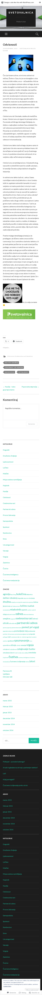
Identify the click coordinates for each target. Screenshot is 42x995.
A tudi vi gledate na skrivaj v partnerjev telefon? (20, 767)
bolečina (21, 594)
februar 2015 (8, 706)
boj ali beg (13, 594)
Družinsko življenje (10, 456)
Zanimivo (29, 356)
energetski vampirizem (22, 602)
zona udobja (25, 652)
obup (5, 614)
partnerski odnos (27, 623)
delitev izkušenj (11, 362)
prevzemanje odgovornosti (22, 634)
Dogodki (6, 450)
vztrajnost (23, 372)
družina (7, 601)
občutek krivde (11, 614)
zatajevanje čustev (26, 649)
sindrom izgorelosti (27, 637)
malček (31, 606)
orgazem (13, 619)
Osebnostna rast (20, 356)
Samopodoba (8, 521)
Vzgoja (5, 557)
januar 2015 (7, 712)
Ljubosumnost (8, 462)
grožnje (31, 602)
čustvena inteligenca (24, 657)
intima (35, 602)
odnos (19, 614)
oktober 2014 (8, 730)
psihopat (5, 637)
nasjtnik (33, 610)
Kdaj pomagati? (9, 779)
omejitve (6, 618)
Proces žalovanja (9, 515)
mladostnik (15, 609)
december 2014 (9, 718)
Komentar (31, 424)
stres (30, 641)
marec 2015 (7, 701)
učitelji (18, 645)
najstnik (24, 610)
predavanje (31, 631)
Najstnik (6, 485)
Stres (5, 539)
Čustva (5, 568)
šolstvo (27, 661)
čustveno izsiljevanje (17, 661)
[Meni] (6, 34)
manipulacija (6, 610)
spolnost (11, 641)
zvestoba (32, 652)
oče (10, 623)
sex (18, 637)
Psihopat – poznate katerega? (14, 762)
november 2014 (9, 724)
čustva (13, 657)
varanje (23, 645)
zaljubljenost (13, 649)
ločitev (23, 605)
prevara (12, 634)
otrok (6, 623)
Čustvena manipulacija (11, 580)
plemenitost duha (16, 627)
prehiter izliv (6, 634)
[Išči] (21, 740)
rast (9, 637)
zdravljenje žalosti (8, 653)
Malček (6, 474)
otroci (35, 618)
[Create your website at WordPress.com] (21, 2)
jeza (4, 606)
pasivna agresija (7, 627)
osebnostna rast (24, 618)
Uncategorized (8, 545)
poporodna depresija (8, 631)
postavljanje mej (21, 631)
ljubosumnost (16, 606)
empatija (13, 602)
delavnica (29, 594)
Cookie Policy (7, 986)
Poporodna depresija (30, 387)
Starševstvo (7, 533)
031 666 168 (7, 677)
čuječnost (5, 657)
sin (20, 637)
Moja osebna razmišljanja (12, 480)
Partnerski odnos (9, 509)
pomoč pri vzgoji (30, 627)
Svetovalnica (21, 12)
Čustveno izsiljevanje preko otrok (15, 785)
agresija (6, 594)
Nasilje (5, 491)
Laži (4, 773)
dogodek (20, 598)
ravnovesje (9, 372)
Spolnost (6, 527)
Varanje (6, 551)
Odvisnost (10, 356)
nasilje (29, 610)
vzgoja (30, 644)
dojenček (26, 598)
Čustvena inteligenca (10, 574)
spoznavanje (21, 640)
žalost (32, 661)
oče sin (14, 623)
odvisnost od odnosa (14, 367)
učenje (13, 645)
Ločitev (5, 468)
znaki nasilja (18, 652)
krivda (8, 606)
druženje (32, 598)
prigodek (32, 634)
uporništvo (6, 645)
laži (11, 606)
